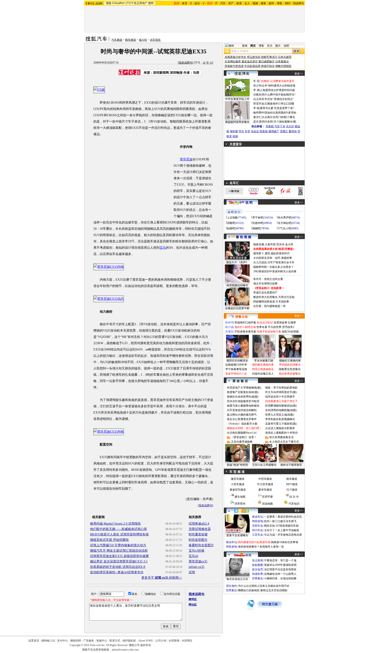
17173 (129, 3)
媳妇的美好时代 (280, 253)
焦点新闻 (257, 560)
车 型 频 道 (237, 471)
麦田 (267, 253)
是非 (256, 121)
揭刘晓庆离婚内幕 (263, 364)
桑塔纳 (293, 131)
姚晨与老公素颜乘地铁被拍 (243, 405)
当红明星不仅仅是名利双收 (280, 569)
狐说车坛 (257, 516)
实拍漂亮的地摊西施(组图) (281, 410)
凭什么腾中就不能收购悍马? (278, 94)
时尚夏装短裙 (198, 534)
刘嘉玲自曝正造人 (263, 373)
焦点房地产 (140, 3)
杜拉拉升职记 (265, 322)
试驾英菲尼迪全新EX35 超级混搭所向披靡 (119, 556)
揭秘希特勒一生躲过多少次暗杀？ (273, 266)
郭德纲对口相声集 (245, 322)
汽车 (223, 3)
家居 (239, 3)
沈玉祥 (257, 99)
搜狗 (151, 3)
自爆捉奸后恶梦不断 (237, 308)
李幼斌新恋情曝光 (290, 364)
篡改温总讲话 (250, 61)
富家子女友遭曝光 (237, 535)
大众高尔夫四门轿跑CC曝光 (278, 117)
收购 (235, 136)
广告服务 (88, 640)
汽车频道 (116, 39)
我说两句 (298, 3)
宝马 (163, 247)
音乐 (269, 45)
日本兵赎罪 (285, 57)
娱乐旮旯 (257, 569)
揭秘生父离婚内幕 (290, 360)
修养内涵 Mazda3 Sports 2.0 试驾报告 (115, 523)
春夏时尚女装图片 (201, 545)
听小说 (229, 327)
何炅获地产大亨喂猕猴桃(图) (244, 387)
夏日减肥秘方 (266, 61)
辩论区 (193, 604)
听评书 (229, 322)
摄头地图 (240, 496)
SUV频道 (291, 489)
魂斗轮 (143, 39)
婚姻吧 (256, 228)
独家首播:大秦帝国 (264, 244)
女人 (247, 3)
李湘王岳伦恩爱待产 (265, 292)
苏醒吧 (231, 223)
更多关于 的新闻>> (161, 577)
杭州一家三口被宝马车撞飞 (280, 521)
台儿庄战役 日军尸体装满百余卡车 (273, 262)
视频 (255, 3)
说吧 (286, 45)
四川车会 (257, 530)
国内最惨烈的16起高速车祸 (254, 542)
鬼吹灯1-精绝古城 (245, 327)
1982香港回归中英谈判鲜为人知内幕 (274, 271)
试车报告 (155, 39)
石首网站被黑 (233, 61)
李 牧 (256, 108)
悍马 (241, 131)
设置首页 (33, 640)
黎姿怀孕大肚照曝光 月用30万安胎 (273, 297)
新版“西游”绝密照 (237, 464)
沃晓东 (257, 94)
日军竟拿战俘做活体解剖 (242, 410)
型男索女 (257, 578)
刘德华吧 (257, 223)
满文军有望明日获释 (265, 283)
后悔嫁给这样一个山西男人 (280, 574)
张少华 (257, 85)
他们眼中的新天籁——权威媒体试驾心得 (118, 529)
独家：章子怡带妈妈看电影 (281, 387)
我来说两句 (185, 62)
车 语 (256, 81)
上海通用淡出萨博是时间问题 (277, 90)
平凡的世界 (274, 327)
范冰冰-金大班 (284, 244)
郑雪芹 (257, 103)
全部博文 (187, 640)
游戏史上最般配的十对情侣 (281, 432)
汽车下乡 (279, 126)
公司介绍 (161, 640)
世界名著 (261, 327)
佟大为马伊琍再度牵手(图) (281, 392)
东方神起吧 (284, 223)
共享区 (229, 331)
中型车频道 (265, 478)
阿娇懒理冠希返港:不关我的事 (271, 301)
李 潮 (256, 90)
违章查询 (240, 503)
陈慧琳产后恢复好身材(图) (242, 392)
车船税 (270, 126)
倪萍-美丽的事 (283, 257)
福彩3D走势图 (290, 331)
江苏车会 (257, 534)
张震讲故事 (280, 322)
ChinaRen (118, 3)
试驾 (192, 572)
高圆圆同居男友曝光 (237, 122)
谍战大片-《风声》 (237, 262)
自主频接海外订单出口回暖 (278, 103)
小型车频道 (237, 484)
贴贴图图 (257, 565)
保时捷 (234, 131)
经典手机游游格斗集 (269, 331)
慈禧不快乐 (268, 66)
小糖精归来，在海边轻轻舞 (280, 578)
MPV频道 (292, 484)
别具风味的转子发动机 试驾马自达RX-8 (117, 567)
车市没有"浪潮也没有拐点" (278, 99)
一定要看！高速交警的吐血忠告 (283, 516)
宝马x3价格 (196, 550)
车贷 (247, 131)
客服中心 (101, 640)
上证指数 (232, 217)
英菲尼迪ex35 (198, 561)
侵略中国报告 (283, 66)
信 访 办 (294, 496)
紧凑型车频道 (238, 489)
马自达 (255, 131)
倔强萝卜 (258, 253)
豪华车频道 (265, 489)
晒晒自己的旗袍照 (249, 590)
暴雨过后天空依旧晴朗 (273, 590)
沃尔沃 (290, 126)
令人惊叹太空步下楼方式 (284, 441)
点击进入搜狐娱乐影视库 (280, 428)
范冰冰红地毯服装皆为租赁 (243, 401)
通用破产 (273, 131)
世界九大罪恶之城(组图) (279, 414)
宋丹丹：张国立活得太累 (268, 279)
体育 (184, 3)
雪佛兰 (284, 131)
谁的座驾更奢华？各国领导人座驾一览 (261, 546)
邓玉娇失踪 (253, 57)
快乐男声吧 (284, 217)
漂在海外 (231, 585)
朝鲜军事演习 (269, 57)
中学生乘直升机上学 (237, 99)
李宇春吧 (257, 217)
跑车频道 (291, 478)
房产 (231, 3)
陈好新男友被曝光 (290, 373)
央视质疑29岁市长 (235, 57)
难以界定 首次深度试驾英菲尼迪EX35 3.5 (118, 561)
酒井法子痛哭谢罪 (291, 464)
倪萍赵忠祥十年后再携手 (280, 396)
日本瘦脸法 (282, 61)
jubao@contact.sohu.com (125, 649)
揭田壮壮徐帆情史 (237, 360)
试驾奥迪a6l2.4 (199, 523)
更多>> (298, 73)
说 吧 (249, 202)
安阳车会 (257, 525)
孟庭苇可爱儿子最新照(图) (281, 423)
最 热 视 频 (243, 237)
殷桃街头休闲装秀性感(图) (242, 396)
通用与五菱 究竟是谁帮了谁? (277, 108)
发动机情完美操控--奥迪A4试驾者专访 (116, 572)
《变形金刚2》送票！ (244, 437)
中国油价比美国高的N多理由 (279, 112)
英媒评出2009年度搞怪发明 (280, 565)
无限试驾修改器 (200, 529)
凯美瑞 (264, 131)
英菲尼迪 (186, 159)
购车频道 (130, 39)
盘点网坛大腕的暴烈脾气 (242, 414)
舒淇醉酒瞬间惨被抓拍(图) (281, 405)
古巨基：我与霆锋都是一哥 (269, 306)
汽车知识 (294, 503)
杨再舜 (257, 112)
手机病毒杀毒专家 (245, 331)
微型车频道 (237, 478)
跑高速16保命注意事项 (284, 542)
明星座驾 (257, 521)
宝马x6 (193, 556)
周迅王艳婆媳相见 (263, 369)
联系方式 (114, 640)
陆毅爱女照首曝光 (290, 369)
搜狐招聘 (75, 640)
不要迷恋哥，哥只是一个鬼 (280, 560)
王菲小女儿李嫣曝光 (264, 464)
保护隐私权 (129, 640)
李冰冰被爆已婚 (263, 360)
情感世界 (257, 574)
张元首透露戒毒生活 (281, 437)
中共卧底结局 (252, 66)
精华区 (193, 599)
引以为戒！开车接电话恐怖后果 (283, 534)
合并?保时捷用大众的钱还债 (278, 85)
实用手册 (267, 496)
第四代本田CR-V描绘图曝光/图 (277, 121)
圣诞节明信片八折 (236, 373)
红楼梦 (292, 322)
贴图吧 (231, 228)
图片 (278, 45)
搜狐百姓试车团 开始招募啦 (109, 540)
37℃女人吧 (284, 228)
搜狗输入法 (48, 640)
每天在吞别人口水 (237, 579)
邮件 (271, 3)
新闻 (244, 45)
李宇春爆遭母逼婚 (236, 369)
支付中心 (62, 640)
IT (216, 3)
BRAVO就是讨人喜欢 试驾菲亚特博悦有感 (119, 534)
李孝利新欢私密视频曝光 (280, 419)
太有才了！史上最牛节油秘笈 (281, 530)
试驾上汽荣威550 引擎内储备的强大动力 (118, 545)
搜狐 (108, 3)
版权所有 (145, 645)
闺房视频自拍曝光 (237, 285)
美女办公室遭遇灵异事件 (242, 419)
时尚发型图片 (198, 540)
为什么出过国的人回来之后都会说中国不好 (263, 585)
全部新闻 (174, 640)
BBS (287, 3)
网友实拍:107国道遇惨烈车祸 (281, 525)
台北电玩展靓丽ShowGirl (241, 432)
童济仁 (257, 117)
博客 (279, 3)
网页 (253, 45)
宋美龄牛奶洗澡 (234, 66)
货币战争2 (288, 327)
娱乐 (197, 3)
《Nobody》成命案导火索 (242, 423)
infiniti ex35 (196, 567)
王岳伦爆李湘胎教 (242, 441)
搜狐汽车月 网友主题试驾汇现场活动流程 (119, 550)
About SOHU (145, 640)
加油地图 (267, 503)
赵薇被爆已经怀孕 (236, 364)
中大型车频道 (265, 484)
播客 (263, 3)
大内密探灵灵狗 (262, 257)
